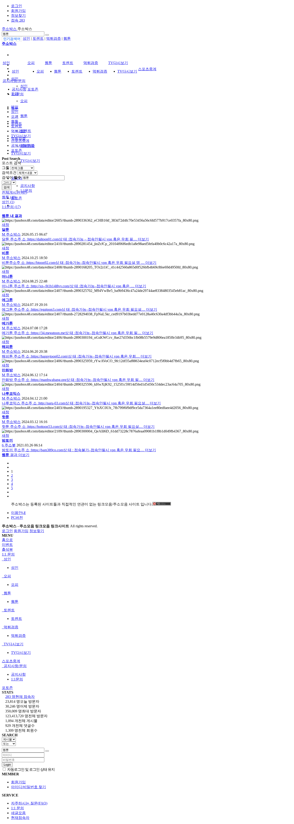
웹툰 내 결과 (12, 216)
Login (7, 764)
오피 (24, 101)
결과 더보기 (15, 455)
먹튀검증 (53, 38)
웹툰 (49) (9, 197)
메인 (14, 107)
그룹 (5, 168)
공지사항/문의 (14, 81)
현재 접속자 (20, 697)
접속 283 (18, 20)
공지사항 (27, 186)
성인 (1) (8, 202)
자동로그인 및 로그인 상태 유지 (30, 769)
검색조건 (9, 173)
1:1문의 (18, 94)
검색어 (11, 177)
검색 (7, 187)
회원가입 (18, 11)
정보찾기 (18, 15)
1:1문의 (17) (11, 207)
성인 (26, 38)
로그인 (16, 6)
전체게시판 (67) (14, 192)
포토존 (16, 198)
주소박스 (9, 29)
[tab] (147, 559)
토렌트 (38, 38)
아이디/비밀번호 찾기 (28, 787)
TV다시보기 (21, 153)
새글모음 (18, 813)
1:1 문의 (17, 808)
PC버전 (17, 517)
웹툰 (67, 38)
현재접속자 (20, 818)
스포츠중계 (147, 69)
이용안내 (18, 513)
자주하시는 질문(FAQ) (29, 803)
